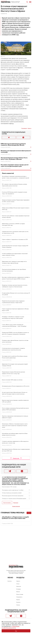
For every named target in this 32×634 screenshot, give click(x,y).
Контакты (10, 581)
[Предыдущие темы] (28, 513)
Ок (16, 631)
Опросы (18, 604)
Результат (15, 502)
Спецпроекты (19, 597)
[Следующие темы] (30, 513)
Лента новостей (8, 173)
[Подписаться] (23, 137)
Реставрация (24, 128)
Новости (29, 128)
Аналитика (18, 586)
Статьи (17, 583)
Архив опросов (16, 506)
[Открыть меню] (30, 2)
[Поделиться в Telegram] (9, 137)
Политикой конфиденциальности (10, 627)
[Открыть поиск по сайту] (27, 2)
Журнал (18, 599)
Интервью (18, 589)
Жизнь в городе (19, 594)
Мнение (18, 591)
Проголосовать (7, 502)
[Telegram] (9, 471)
